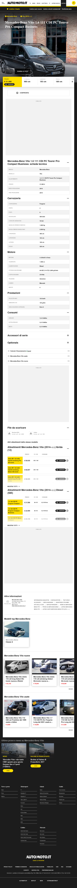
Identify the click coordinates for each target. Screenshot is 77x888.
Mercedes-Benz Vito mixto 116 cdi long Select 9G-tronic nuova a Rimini (16, 678)
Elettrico (3, 796)
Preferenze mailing (48, 870)
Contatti (26, 870)
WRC (22, 819)
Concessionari (42, 840)
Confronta (11, 84)
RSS (62, 866)
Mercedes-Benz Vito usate (19, 356)
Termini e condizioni (21, 866)
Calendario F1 (23, 793)
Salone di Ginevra (43, 796)
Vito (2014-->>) (27, 16)
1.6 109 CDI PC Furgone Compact (14, 502)
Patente (60, 802)
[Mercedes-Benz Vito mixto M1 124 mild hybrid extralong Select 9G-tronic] (67, 470)
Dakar (22, 806)
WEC (22, 815)
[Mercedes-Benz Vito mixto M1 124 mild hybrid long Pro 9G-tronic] (67, 479)
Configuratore (56, 600)
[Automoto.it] (17, 3)
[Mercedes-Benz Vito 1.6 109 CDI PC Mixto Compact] (67, 519)
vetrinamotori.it (52, 881)
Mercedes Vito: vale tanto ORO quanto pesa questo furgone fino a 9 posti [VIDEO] (13, 763)
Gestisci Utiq (35, 870)
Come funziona (62, 790)
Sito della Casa (39, 604)
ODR (57, 866)
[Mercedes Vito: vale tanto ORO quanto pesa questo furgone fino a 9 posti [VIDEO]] (13, 750)
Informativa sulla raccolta (8, 887)
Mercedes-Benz (12, 16)
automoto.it (23, 881)
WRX (22, 822)
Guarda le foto (22, 71)
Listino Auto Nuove (24, 830)
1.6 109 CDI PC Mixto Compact (14, 519)
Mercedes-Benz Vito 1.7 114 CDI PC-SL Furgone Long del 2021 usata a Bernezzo (42, 721)
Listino (23, 827)
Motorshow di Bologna (44, 802)
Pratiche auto (61, 799)
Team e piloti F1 (24, 799)
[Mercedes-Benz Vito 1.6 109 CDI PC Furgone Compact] (67, 502)
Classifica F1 (23, 796)
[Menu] (3, 3)
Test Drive (66, 600)
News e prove (5, 786)
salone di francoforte (40, 756)
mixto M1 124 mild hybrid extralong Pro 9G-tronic (14, 460)
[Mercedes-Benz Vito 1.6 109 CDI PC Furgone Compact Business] (67, 511)
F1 (21, 790)
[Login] (74, 3)
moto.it (33, 881)
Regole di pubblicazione (37, 866)
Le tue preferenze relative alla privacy (29, 887)
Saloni (42, 786)
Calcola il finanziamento (18, 351)
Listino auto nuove (36, 9)
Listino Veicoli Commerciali (26, 837)
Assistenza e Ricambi (62, 602)
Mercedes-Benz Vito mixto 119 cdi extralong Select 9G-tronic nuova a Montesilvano (43, 679)
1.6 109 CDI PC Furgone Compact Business (14, 511)
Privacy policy (8, 866)
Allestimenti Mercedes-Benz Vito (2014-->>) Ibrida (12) (35, 448)
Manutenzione (62, 793)
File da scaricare (17, 427)
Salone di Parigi (43, 799)
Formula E (23, 802)
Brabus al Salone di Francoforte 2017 (38, 760)
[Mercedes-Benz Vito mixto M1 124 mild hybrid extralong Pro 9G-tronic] (67, 460)
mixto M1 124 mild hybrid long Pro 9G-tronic (14, 479)
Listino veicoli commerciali (51, 9)
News (5, 756)
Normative (61, 796)
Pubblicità (50, 866)
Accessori (37, 602)
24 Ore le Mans (24, 812)
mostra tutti (12, 486)
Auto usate (42, 834)
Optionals (13, 342)
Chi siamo (68, 866)
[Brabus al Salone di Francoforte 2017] (41, 750)
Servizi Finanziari (52, 604)
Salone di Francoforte (44, 793)
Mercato (42, 827)
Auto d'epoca (42, 837)
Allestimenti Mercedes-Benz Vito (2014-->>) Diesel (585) (35, 491)
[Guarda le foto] (9, 71)
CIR (21, 809)
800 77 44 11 (15, 604)
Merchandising (48, 602)
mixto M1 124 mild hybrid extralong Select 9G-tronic (14, 470)
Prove (2, 793)
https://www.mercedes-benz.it (18, 605)
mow (41, 881)
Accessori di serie (18, 335)
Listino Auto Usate (24, 834)
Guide (61, 786)
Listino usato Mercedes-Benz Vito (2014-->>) (56, 609)
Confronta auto (67, 9)
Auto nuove (42, 830)
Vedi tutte (71, 688)
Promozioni (42, 843)
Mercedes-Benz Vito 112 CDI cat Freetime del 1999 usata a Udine (16, 720)
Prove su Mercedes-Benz (51, 607)
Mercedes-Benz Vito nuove (19, 361)
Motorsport (24, 786)
